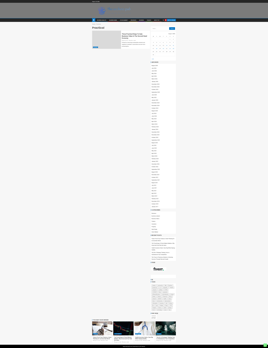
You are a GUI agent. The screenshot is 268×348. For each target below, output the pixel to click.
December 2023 (155, 132)
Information (155, 303)
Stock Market (124, 20)
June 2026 (154, 71)
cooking (160, 289)
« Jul (153, 59)
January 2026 (155, 81)
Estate (172, 294)
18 (156, 48)
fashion (154, 296)
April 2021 (154, 193)
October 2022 (155, 166)
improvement (168, 301)
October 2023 (155, 137)
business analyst (101, 20)
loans (157, 305)
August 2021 (155, 182)
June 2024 (154, 116)
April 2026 (154, 76)
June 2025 (154, 95)
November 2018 (155, 201)
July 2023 (154, 145)
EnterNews (135, 346)
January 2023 (155, 161)
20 (163, 48)
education (165, 292)
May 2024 (154, 118)
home (153, 301)
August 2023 (155, 142)
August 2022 (155, 172)
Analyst (154, 285)
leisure (170, 303)
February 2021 (155, 198)
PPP (171, 305)
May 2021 (154, 190)
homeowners (160, 301)
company (172, 287)
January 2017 (155, 206)
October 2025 (155, 89)
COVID (166, 289)
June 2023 (154, 148)
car (160, 287)
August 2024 (155, 110)
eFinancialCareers (156, 294)
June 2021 (154, 188)
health (165, 298)
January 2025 (155, 100)
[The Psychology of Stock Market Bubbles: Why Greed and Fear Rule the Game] (123, 328)
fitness (170, 296)
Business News (113, 20)
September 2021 (156, 180)
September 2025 (156, 92)
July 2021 (154, 185)
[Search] (163, 20)
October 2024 (155, 108)
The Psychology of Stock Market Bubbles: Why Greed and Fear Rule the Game (123, 339)
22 (170, 48)
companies (165, 287)
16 (173, 45)
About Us (156, 20)
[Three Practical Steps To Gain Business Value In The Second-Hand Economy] (106, 40)
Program (154, 307)
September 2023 (156, 140)
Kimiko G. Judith (133, 40)
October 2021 (155, 177)
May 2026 (154, 73)
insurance (162, 303)
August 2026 (155, 65)
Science (160, 307)
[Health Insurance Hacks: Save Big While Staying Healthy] (144, 328)
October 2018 (155, 204)
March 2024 (154, 124)
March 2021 (154, 196)
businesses (154, 287)
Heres (169, 298)
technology (159, 309)
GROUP (159, 298)
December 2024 (155, 102)
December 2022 (155, 164)
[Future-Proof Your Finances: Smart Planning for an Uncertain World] (102, 328)
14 (166, 45)
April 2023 (154, 153)
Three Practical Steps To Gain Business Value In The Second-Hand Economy (134, 36)
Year (170, 309)
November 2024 (155, 105)
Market (161, 305)
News (166, 305)
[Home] (93, 20)
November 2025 (155, 86)
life (153, 305)
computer (154, 289)
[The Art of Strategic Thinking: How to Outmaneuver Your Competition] (166, 328)
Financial (165, 296)
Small (165, 307)
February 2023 (155, 158)
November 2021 (155, 174)
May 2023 (154, 150)
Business (141, 20)
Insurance (133, 20)
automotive (160, 285)
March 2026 (154, 79)
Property (154, 226)
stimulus (170, 307)
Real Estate (154, 229)
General (154, 298)
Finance (149, 20)
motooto (154, 315)
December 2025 (155, 84)
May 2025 (154, 97)
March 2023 (154, 156)
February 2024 (155, 126)
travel (165, 309)
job (166, 303)
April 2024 (154, 121)
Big (165, 285)
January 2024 (155, 129)
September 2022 (156, 169)
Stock (153, 309)
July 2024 (154, 113)
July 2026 (154, 68)
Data (160, 292)
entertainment (165, 294)
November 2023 (155, 134)
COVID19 (154, 292)
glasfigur (154, 317)
